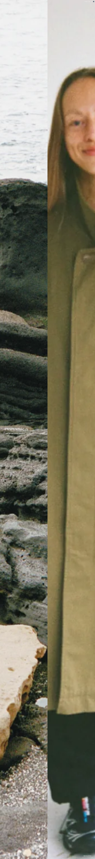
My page (86, 1)
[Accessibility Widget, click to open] (93, 1)
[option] (71, 429)
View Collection (87, 855)
